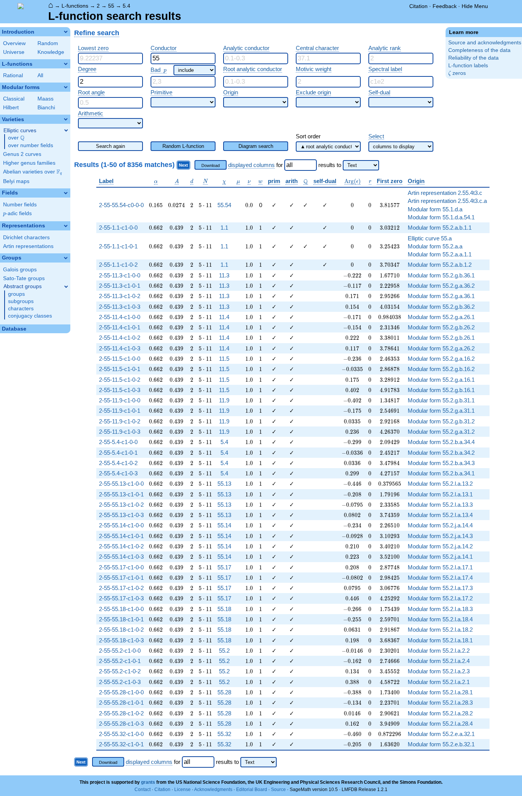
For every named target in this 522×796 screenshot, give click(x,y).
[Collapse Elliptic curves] (66, 130)
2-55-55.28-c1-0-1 (121, 702)
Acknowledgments (213, 789)
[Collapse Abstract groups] (66, 287)
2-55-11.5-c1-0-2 (119, 379)
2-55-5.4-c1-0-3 (118, 473)
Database (14, 329)
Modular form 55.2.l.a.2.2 (439, 650)
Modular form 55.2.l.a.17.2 (440, 598)
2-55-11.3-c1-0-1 (119, 285)
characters (21, 308)
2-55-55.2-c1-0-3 (120, 682)
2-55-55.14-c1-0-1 (121, 536)
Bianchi (46, 107)
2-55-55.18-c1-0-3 (121, 640)
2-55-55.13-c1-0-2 (121, 504)
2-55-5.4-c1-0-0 (118, 442)
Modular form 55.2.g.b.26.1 (441, 337)
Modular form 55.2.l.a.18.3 (440, 609)
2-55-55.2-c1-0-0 (120, 650)
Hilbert (11, 107)
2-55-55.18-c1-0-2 (121, 629)
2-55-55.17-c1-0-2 (121, 588)
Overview (14, 43)
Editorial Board (251, 789)
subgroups (21, 301)
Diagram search (255, 146)
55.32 (224, 734)
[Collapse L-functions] (66, 64)
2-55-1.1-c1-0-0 (118, 227)
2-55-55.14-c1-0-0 (121, 525)
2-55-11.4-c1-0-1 (119, 327)
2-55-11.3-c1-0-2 (119, 296)
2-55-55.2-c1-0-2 (120, 671)
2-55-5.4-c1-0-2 (118, 463)
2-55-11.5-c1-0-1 (119, 369)
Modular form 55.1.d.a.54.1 (441, 217)
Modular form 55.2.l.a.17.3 (440, 588)
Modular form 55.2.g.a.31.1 (441, 410)
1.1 (224, 227)
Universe (13, 52)
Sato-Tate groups (24, 278)
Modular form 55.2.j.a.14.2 (440, 546)
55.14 (224, 525)
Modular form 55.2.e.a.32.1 (441, 734)
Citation (418, 6)
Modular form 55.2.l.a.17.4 (440, 577)
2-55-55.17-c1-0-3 (121, 598)
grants (148, 782)
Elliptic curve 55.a (430, 238)
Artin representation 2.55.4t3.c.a (447, 201)
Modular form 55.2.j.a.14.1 (440, 556)
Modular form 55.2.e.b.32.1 (441, 744)
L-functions (75, 6)
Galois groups (20, 269)
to (339, 165)
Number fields (20, 205)
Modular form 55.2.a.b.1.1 (440, 227)
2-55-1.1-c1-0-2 (118, 264)
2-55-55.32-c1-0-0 (121, 734)
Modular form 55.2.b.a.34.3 (441, 463)
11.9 (224, 400)
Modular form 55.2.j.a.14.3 (440, 536)
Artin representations (28, 246)
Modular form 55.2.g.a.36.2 (441, 285)
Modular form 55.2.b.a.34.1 (441, 473)
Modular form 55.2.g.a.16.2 (441, 358)
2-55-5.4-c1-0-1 (118, 452)
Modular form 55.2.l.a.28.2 (440, 713)
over (16, 138)
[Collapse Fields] (66, 193)
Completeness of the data (479, 50)
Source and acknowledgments (484, 42)
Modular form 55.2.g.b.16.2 (441, 369)
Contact (143, 789)
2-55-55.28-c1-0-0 (121, 692)
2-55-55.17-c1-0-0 (121, 567)
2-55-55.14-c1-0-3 (121, 556)
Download (210, 165)
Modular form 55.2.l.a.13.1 (440, 494)
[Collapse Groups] (66, 258)
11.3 (224, 275)
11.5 (224, 358)
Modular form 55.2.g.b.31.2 (441, 421)
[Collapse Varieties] (66, 119)
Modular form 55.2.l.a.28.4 (440, 723)
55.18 (224, 609)
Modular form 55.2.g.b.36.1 (441, 275)
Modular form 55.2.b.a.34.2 (441, 452)
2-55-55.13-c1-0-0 (121, 483)
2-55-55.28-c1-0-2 (121, 713)
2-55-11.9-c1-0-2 (119, 421)
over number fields (30, 145)
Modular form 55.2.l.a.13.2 (440, 483)
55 (111, 6)
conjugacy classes (30, 316)
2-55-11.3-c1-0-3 (119, 306)
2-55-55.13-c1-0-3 (121, 515)
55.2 (224, 650)
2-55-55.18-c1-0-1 (121, 619)
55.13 (224, 483)
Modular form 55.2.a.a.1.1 (440, 254)
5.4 (126, 6)
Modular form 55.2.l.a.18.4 (440, 619)
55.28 (224, 692)
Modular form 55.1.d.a (435, 209)
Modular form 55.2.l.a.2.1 (439, 682)
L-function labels (468, 65)
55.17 (224, 567)
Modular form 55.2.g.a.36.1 (441, 296)
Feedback (445, 6)
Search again (110, 146)
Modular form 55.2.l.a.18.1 (440, 640)
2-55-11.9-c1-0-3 (119, 431)
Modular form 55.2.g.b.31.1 (441, 400)
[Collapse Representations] (66, 226)
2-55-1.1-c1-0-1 (118, 246)
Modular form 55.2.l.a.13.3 (440, 504)
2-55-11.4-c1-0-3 (119, 348)
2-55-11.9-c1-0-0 (119, 400)
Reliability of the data (473, 58)
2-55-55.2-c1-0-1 (120, 661)
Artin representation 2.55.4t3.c (445, 193)
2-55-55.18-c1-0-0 (121, 609)
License (182, 789)
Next (183, 165)
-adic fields (17, 213)
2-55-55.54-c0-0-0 (121, 205)
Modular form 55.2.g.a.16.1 (441, 379)
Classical (13, 99)
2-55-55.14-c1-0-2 (121, 546)
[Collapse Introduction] (66, 32)
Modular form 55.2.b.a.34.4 (441, 442)
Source (278, 789)
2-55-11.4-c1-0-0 (119, 317)
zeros (457, 73)
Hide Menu (475, 6)
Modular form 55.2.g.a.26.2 (441, 348)
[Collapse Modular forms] (66, 87)
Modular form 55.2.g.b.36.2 (441, 306)
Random (47, 43)
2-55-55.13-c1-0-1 (121, 494)
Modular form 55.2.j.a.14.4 (440, 525)
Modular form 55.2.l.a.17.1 (440, 567)
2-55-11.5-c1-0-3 (119, 390)
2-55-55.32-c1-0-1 (121, 744)
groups (16, 294)
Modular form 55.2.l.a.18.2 (440, 629)
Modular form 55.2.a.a (435, 246)
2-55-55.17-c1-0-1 (121, 577)
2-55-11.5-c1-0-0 (119, 358)
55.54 (224, 205)
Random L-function (183, 146)
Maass (45, 99)
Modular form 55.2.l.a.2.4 (439, 661)
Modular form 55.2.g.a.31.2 (441, 431)
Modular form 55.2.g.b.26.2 (441, 327)
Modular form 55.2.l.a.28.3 (440, 702)
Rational (13, 75)
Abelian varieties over (32, 172)
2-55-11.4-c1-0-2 (119, 337)
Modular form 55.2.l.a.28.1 (440, 692)
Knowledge (50, 52)
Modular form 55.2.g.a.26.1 (441, 317)
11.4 (224, 317)
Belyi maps (16, 181)
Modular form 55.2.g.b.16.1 (441, 390)
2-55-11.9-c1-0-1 (119, 410)
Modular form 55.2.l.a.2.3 (439, 671)
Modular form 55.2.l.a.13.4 (440, 515)
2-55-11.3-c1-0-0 (119, 275)
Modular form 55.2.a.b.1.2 (440, 264)
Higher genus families (29, 163)
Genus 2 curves (22, 154)
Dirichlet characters (26, 237)
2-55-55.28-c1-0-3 (121, 723)
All (40, 75)
